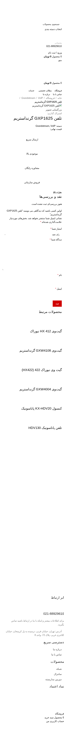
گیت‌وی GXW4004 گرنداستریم (40, 389)
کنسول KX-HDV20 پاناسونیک (41, 408)
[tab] (57, 192)
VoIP (40, 98)
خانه (59, 98)
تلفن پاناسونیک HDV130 (45, 428)
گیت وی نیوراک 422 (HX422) (42, 370)
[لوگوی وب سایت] (47, 10)
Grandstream (28, 98)
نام (59, 275)
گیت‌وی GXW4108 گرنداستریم (40, 350)
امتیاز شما (56, 229)
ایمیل (58, 289)
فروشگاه (50, 98)
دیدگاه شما (56, 239)
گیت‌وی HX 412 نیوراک (46, 331)
